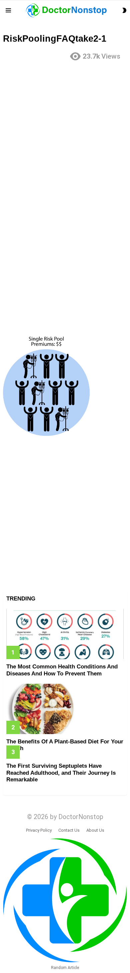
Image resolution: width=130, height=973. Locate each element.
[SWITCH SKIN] (124, 10)
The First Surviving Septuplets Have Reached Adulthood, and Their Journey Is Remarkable (61, 773)
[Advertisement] (65, 132)
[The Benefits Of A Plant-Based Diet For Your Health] (65, 709)
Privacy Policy (39, 830)
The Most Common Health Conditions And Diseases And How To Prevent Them (62, 669)
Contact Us (69, 830)
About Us (95, 830)
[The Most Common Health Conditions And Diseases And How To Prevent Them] (65, 634)
